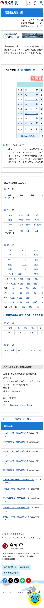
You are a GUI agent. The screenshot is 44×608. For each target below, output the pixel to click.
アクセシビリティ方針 (14, 538)
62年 (36, 250)
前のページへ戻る (23, 419)
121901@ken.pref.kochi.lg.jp (17, 405)
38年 (36, 264)
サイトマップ (35, 538)
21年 (37, 220)
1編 (14, 279)
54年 (36, 255)
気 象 (31, 95)
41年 (33, 350)
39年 (20, 350)
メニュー (41, 4)
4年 (36, 231)
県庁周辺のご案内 (11, 573)
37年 (24, 264)
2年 (21, 195)
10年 (21, 225)
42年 (40, 350)
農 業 (31, 114)
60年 (10, 250)
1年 (9, 195)
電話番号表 (24, 567)
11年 (28, 225)
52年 (10, 255)
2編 (21, 279)
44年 (10, 260)
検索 (35, 4)
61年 (24, 250)
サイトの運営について (14, 534)
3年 (32, 195)
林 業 (31, 118)
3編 (28, 279)
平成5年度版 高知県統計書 (15, 470)
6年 (31, 333)
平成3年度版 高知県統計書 (15, 451)
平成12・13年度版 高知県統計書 (18, 480)
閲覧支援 (29, 4)
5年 (20, 333)
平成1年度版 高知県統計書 (15, 433)
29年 (37, 215)
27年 (21, 215)
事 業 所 (31, 109)
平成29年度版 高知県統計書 (16, 508)
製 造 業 (31, 129)
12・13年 (37, 225)
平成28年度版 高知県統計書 (16, 498)
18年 (10, 220)
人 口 (31, 99)
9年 (10, 225)
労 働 (31, 104)
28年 (28, 215)
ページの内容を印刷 (33, 20)
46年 (36, 260)
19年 (21, 220)
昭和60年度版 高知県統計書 (16, 489)
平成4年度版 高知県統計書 (15, 461)
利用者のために (28, 136)
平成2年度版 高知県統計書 (15, 442)
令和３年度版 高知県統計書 (16, 517)
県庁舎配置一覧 (10, 567)
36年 (10, 264)
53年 (24, 255)
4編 (19, 274)
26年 (10, 215)
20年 (28, 220)
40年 (26, 350)
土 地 (31, 90)
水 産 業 (31, 123)
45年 (24, 260)
